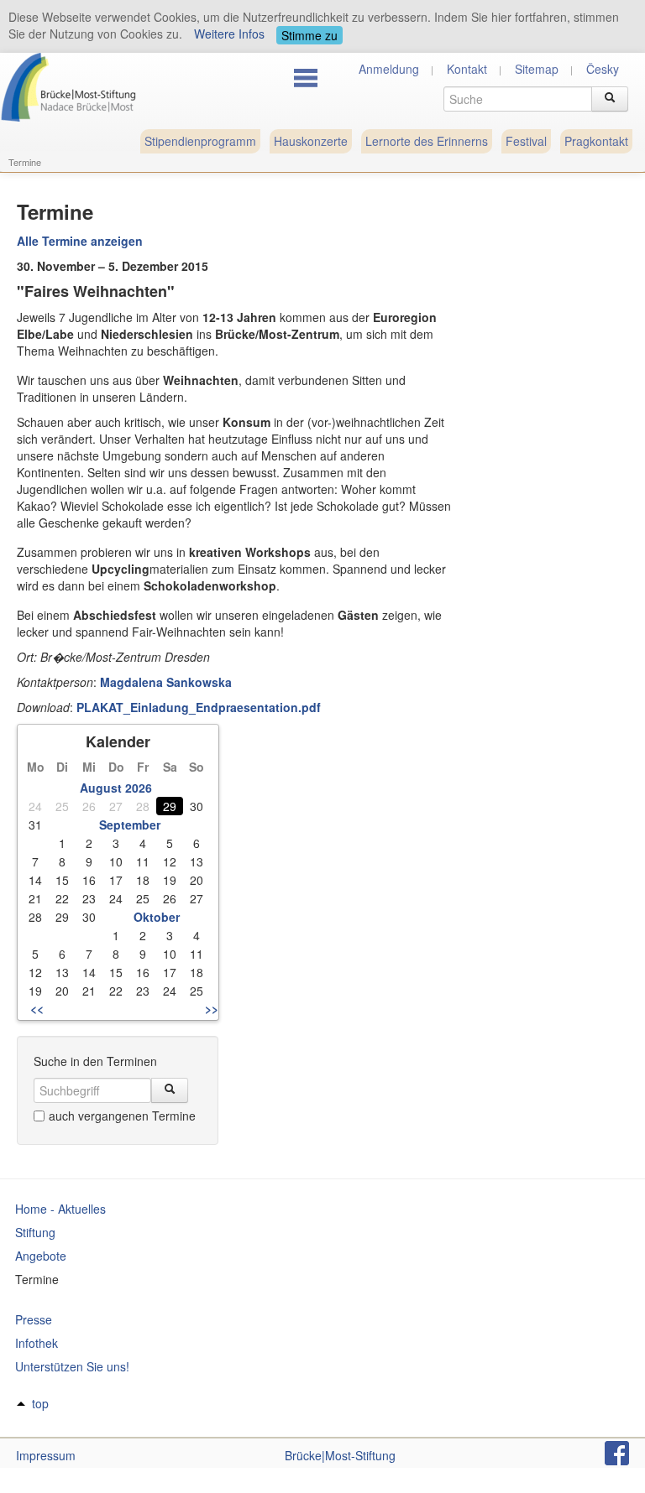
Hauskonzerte (311, 141)
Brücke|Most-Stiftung (340, 1455)
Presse (33, 1319)
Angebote (40, 1255)
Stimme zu (309, 35)
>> (211, 1008)
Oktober (157, 916)
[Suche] (609, 99)
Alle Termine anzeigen (80, 240)
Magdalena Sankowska (166, 682)
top (40, 1403)
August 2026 (116, 787)
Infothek (36, 1342)
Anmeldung (389, 68)
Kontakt (467, 68)
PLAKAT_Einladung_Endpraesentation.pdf (198, 707)
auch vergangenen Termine (122, 1115)
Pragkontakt (596, 141)
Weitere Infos (229, 33)
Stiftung (35, 1232)
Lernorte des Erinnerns (426, 141)
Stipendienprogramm (200, 141)
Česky (602, 68)
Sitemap (536, 68)
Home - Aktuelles (60, 1208)
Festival (526, 141)
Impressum (46, 1455)
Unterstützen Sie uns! (72, 1366)
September (129, 824)
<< (37, 1008)
